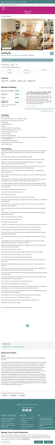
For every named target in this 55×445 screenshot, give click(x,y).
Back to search (7, 16)
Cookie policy (24, 422)
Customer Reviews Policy (27, 426)
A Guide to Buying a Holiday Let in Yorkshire (47, 428)
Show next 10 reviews (46, 111)
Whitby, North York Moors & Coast (17, 55)
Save (52, 53)
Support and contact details (27, 418)
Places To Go (9, 8)
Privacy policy (24, 420)
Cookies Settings (6, 442)
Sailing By (6, 53)
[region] (27, 437)
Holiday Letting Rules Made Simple (46, 424)
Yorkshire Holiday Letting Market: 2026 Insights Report (46, 419)
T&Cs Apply (27, 12)
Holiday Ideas (16, 8)
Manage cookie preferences (27, 424)
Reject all (48, 442)
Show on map (27, 72)
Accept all (38, 442)
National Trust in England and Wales (14, 346)
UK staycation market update (46, 421)
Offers (23, 8)
